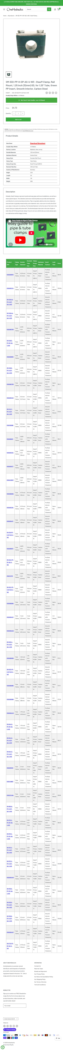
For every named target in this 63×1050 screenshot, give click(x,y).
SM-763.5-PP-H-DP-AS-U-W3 (9, 905)
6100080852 (10, 494)
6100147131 (10, 576)
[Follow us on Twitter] (7, 1026)
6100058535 (10, 357)
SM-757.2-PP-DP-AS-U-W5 (10, 836)
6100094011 (10, 521)
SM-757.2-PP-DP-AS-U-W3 (10, 822)
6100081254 (10, 452)
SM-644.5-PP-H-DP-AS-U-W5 (10, 754)
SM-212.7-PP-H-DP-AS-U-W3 (9, 411)
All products (11, 15)
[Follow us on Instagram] (11, 1026)
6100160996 (10, 425)
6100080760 (10, 329)
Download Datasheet (37, 143)
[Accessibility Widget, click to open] (3, 1047)
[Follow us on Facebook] (4, 1026)
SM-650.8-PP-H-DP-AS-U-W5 (9, 809)
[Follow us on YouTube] (14, 1026)
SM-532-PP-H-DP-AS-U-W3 (10, 672)
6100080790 (10, 384)
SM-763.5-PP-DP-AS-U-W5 (10, 891)
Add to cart (18, 119)
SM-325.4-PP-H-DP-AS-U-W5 (10, 644)
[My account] (55, 9)
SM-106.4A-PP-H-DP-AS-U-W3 (10, 302)
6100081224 (10, 288)
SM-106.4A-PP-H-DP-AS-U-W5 (10, 315)
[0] (58, 9)
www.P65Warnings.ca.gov (28, 130)
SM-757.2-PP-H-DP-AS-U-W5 (9, 863)
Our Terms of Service (40, 982)
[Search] (49, 9)
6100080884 (10, 603)
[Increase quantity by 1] (22, 113)
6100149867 (10, 781)
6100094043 (10, 713)
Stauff (8, 93)
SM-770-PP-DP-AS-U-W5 (10, 946)
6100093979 (10, 274)
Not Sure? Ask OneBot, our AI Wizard (33, 100)
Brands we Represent (40, 971)
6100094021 (10, 617)
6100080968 (10, 699)
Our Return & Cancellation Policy (43, 976)
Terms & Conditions (40, 984)
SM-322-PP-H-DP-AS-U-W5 (10, 589)
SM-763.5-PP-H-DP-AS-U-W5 (9, 918)
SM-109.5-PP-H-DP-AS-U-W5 (9, 370)
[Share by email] (56, 92)
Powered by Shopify (8, 1044)
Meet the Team (38, 968)
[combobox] (36, 9)
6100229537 (10, 480)
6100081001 (10, 768)
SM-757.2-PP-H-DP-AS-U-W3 (9, 850)
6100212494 (10, 795)
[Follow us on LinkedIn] (17, 1026)
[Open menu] (4, 9)
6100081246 (10, 398)
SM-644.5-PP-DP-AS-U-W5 (10, 726)
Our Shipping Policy (39, 979)
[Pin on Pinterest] (50, 92)
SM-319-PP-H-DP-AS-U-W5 (10, 535)
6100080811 (10, 439)
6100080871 (10, 548)
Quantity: (8, 113)
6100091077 (10, 466)
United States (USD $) (9, 1019)
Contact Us (37, 966)
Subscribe (9, 1010)
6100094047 (10, 932)
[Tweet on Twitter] (53, 92)
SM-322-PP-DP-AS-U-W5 (10, 562)
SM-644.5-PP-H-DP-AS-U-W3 (10, 740)
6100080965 (10, 685)
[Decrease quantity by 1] (14, 113)
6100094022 (10, 631)
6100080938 (10, 658)
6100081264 (10, 507)
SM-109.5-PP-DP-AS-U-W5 (10, 343)
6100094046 (10, 877)
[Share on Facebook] (47, 92)
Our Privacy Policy (39, 974)
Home (4, 15)
